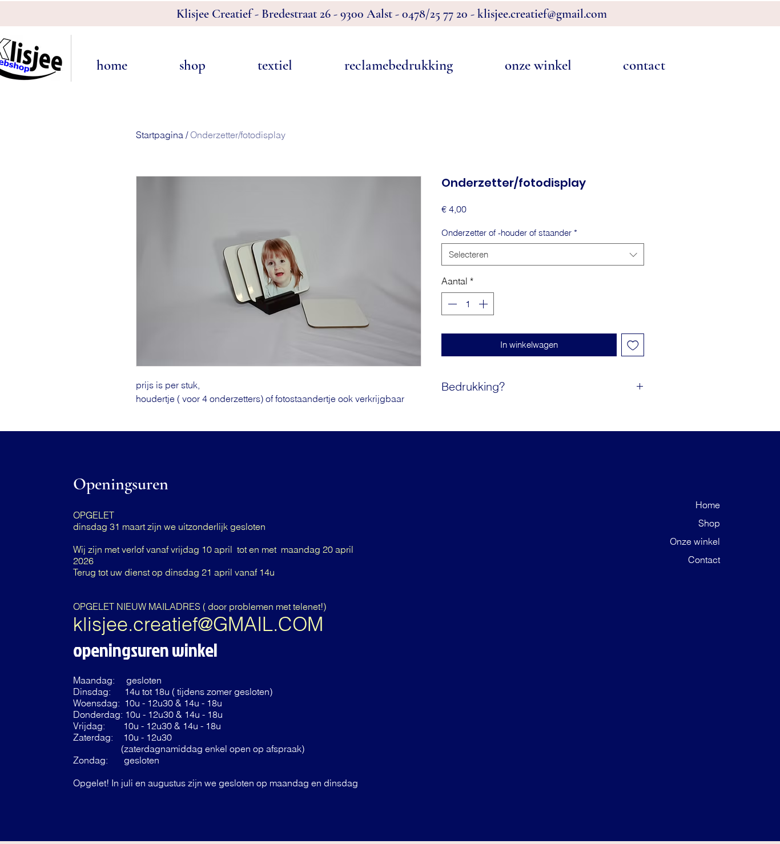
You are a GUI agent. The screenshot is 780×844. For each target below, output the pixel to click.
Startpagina (159, 134)
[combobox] (542, 254)
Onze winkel (695, 541)
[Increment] (484, 304)
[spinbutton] (467, 304)
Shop (709, 523)
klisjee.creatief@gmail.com (542, 13)
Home (707, 505)
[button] (192, 65)
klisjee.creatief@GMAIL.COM (198, 624)
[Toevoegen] (633, 345)
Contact (704, 559)
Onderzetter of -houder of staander (509, 232)
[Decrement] (451, 304)
